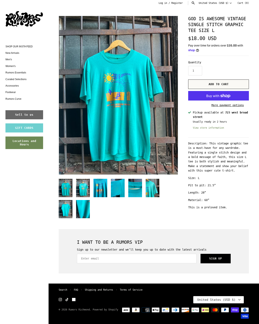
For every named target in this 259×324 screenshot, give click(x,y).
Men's (8, 59)
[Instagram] (60, 300)
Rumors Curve (13, 98)
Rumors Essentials (15, 72)
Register (177, 3)
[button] (169, 95)
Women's (10, 66)
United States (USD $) (213, 3)
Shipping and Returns (99, 289)
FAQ (76, 289)
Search (63, 289)
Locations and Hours (24, 142)
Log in (163, 3)
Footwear (10, 92)
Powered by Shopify (105, 309)
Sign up (215, 258)
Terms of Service (131, 289)
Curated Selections (16, 79)
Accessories (12, 85)
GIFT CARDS (24, 127)
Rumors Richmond (79, 309)
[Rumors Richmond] (24, 19)
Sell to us (24, 114)
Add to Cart (219, 84)
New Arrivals (12, 53)
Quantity (194, 62)
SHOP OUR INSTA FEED (19, 46)
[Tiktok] (67, 300)
